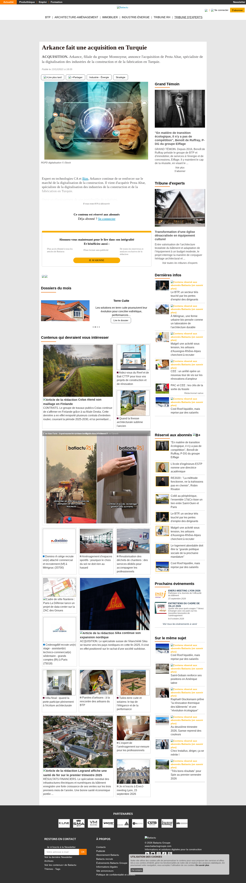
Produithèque (27, 2)
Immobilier (110, 17)
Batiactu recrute (104, 855)
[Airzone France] (137, 819)
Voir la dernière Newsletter (58, 853)
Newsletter (238, 2)
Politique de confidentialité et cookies (115, 871)
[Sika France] (123, 819)
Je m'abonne (96, 260)
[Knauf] (167, 819)
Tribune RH (162, 17)
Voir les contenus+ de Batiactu (60, 861)
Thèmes (48, 865)
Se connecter (106, 218)
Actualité (8, 2)
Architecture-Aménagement (76, 17)
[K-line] (64, 819)
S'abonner (237, 10)
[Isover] (108, 819)
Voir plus (180, 167)
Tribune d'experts (188, 17)
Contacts (101, 843)
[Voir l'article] (147, 429)
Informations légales (107, 863)
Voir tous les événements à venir (180, 624)
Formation (56, 2)
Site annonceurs (104, 867)
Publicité (100, 847)
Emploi (43, 2)
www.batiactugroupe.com (158, 842)
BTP (48, 17)
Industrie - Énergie (99, 77)
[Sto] (182, 819)
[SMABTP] (79, 819)
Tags (57, 865)
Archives (48, 857)
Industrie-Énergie (136, 17)
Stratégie (120, 77)
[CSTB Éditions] (152, 819)
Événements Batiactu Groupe (111, 859)
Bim (85, 178)
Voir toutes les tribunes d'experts (180, 262)
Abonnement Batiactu (107, 851)
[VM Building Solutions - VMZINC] (93, 819)
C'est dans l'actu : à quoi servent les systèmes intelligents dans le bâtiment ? (75, 429)
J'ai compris (136, 870)
